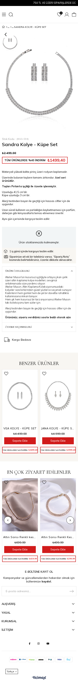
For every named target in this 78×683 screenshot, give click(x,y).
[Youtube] (48, 643)
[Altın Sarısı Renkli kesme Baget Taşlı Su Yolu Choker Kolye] (20, 504)
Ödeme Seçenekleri (18, 327)
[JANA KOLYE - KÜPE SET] (58, 396)
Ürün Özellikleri (17, 271)
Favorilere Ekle (6, 374)
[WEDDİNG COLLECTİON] (10, 27)
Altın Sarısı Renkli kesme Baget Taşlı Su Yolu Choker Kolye (20, 537)
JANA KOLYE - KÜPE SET (58, 428)
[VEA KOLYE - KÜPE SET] (20, 396)
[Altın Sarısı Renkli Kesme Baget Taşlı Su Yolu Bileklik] (58, 504)
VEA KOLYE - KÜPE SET (20, 428)
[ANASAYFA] (6, 27)
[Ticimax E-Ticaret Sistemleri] (39, 678)
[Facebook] (29, 643)
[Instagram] (38, 643)
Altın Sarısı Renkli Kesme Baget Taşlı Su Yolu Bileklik (58, 537)
